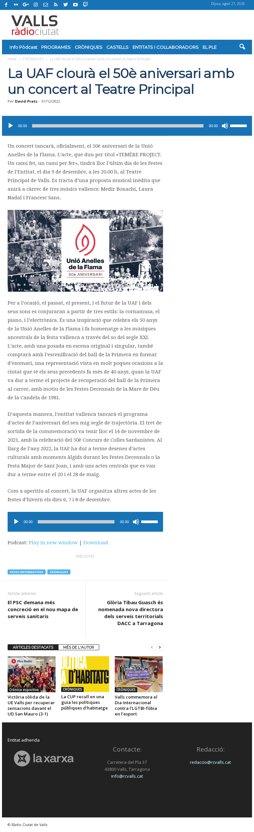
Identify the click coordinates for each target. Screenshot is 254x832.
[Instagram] (36, 5)
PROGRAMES (56, 47)
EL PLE (210, 47)
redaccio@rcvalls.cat (210, 762)
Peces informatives (26, 572)
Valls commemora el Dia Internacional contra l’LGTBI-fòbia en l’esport (136, 705)
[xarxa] (44, 759)
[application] (127, 126)
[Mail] (46, 5)
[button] (242, 47)
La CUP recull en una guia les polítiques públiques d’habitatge (84, 702)
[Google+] (26, 5)
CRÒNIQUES (89, 47)
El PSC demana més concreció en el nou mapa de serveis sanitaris (43, 609)
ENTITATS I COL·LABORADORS (166, 47)
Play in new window (53, 543)
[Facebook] (6, 5)
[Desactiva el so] (225, 125)
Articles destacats (33, 647)
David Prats (26, 101)
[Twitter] (65, 5)
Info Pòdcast (23, 47)
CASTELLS (117, 47)
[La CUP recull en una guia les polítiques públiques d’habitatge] (85, 674)
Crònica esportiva (24, 689)
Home (12, 59)
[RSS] (56, 5)
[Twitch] (84, 4)
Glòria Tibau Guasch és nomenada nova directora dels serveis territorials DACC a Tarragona (130, 612)
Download (95, 543)
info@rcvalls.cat (127, 776)
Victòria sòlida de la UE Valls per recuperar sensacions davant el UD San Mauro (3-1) (31, 705)
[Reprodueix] (10, 125)
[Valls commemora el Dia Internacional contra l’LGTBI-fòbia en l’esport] (139, 674)
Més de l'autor (78, 647)
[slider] (239, 125)
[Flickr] (16, 5)
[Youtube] (75, 5)
